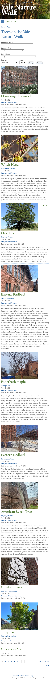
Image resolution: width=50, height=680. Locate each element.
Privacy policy (29, 676)
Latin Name (5, 54)
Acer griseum (6, 386)
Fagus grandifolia (7, 516)
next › (41, 661)
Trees (9, 27)
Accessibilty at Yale (18, 676)
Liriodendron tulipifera (8, 636)
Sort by (4, 60)
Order (21, 60)
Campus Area (6, 48)
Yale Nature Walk (18, 10)
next (47, 665)
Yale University (4, 2)
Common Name (7, 42)
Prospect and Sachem (9, 102)
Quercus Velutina (7, 237)
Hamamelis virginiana (8, 168)
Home (3, 27)
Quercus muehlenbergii (9, 591)
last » (47, 661)
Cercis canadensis (7, 298)
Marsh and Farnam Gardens (11, 596)
